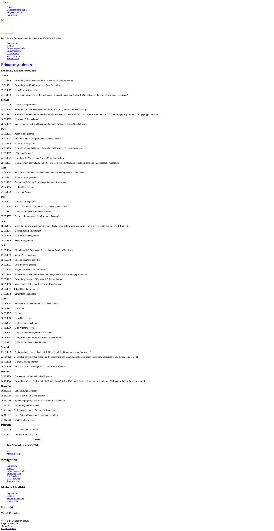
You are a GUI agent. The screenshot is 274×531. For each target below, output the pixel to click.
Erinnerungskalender (16, 48)
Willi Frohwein (13, 56)
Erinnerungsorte (14, 51)
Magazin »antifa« (15, 454)
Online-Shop (12, 501)
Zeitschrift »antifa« (15, 498)
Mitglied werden (14, 12)
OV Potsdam (13, 53)
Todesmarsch (13, 58)
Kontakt (10, 7)
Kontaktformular (8, 528)
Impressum (12, 15)
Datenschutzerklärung (17, 10)
